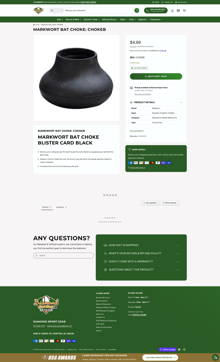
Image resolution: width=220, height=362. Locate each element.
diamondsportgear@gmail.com (59, 326)
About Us (99, 314)
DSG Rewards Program (105, 311)
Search (99, 330)
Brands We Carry (103, 297)
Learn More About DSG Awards (159, 357)
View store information (143, 94)
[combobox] (102, 10)
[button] (184, 10)
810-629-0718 (39, 326)
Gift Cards (100, 324)
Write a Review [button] (170, 203)
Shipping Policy (72, 349)
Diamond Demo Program (106, 307)
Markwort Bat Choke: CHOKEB (52, 25)
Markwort (137, 131)
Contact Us (168, 2)
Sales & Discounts (103, 304)
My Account (182, 2)
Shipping (133, 46)
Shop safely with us (138, 168)
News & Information (104, 327)
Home (37, 25)
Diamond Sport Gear (45, 349)
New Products (101, 301)
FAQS (157, 2)
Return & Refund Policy (86, 349)
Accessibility (112, 349)
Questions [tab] (60, 207)
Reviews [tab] (45, 207)
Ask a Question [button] (151, 203)
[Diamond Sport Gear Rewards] (178, 10)
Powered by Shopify (58, 349)
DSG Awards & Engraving (106, 320)
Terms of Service (101, 349)
